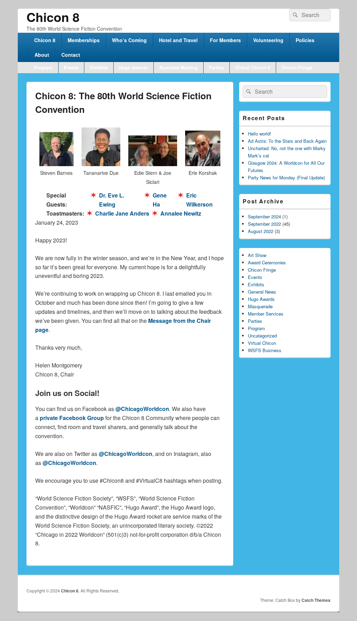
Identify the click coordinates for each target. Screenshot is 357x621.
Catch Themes (316, 600)
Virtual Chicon (262, 343)
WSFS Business (264, 350)
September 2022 (264, 223)
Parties (216, 67)
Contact (70, 54)
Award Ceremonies (267, 262)
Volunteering (268, 40)
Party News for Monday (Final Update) (286, 177)
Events (71, 67)
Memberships (84, 40)
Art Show (257, 255)
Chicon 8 (52, 17)
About (42, 54)
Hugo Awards (133, 67)
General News (262, 291)
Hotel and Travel (178, 40)
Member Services (265, 313)
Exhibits (99, 67)
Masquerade (260, 306)
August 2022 (260, 231)
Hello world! (259, 133)
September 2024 (264, 216)
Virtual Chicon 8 (252, 67)
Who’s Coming (129, 40)
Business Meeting (178, 67)
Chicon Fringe (296, 67)
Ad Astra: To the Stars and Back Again (287, 141)
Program (43, 67)
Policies (305, 40)
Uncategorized (262, 335)
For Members (225, 40)
